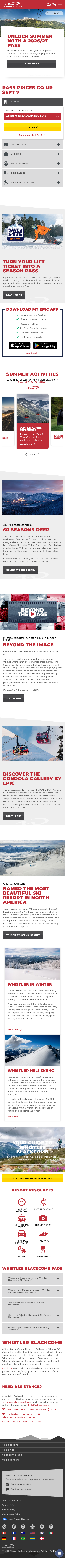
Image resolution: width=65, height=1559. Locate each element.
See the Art (15, 813)
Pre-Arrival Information (21, 1238)
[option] (33, 418)
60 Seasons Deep (26, 527)
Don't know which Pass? (30, 132)
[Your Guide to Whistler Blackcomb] (32, 1151)
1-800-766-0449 (15, 1406)
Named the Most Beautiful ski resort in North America (26, 892)
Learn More (15, 291)
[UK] (44, 1530)
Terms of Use (8, 1502)
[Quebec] (16, 1530)
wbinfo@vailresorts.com (38, 1401)
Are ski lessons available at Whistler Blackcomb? (27, 1300)
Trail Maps (43, 1237)
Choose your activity (18, 107)
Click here (7, 1365)
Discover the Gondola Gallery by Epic (32, 775)
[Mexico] (53, 1530)
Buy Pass (32, 124)
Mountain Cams (43, 1222)
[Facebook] (16, 1523)
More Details (31, 350)
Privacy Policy (8, 1506)
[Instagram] (25, 1523)
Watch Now (15, 695)
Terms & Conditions (11, 1497)
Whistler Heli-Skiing (31, 1067)
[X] (34, 1523)
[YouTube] (44, 1523)
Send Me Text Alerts (20, 1486)
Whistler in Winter (30, 981)
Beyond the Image (28, 642)
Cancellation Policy (11, 1511)
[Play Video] (32, 611)
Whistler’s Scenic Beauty (24, 932)
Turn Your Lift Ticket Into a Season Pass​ (24, 263)
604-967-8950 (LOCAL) (43, 1406)
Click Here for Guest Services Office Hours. (22, 1418)
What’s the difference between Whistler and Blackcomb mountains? (29, 1288)
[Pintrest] (53, 1523)
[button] (49, 4)
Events (21, 1253)
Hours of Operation (21, 1207)
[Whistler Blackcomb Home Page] (6, 1530)
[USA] (34, 1530)
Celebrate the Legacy (21, 567)
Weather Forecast (43, 1206)
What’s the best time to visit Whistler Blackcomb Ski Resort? (27, 1276)
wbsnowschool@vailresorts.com (16, 1399)
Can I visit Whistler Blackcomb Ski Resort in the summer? (30, 1313)
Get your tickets (31, 60)
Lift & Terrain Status (22, 1223)
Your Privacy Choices (18, 1516)
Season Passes (43, 1253)
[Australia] (25, 1530)
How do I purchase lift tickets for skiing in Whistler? (30, 1325)
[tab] (32, 99)
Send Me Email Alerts (20, 1481)
